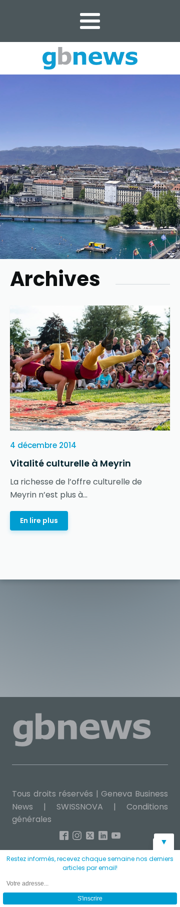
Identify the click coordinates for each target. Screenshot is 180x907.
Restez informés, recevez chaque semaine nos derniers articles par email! (90, 863)
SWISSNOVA (79, 806)
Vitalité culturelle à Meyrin (70, 463)
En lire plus (39, 521)
